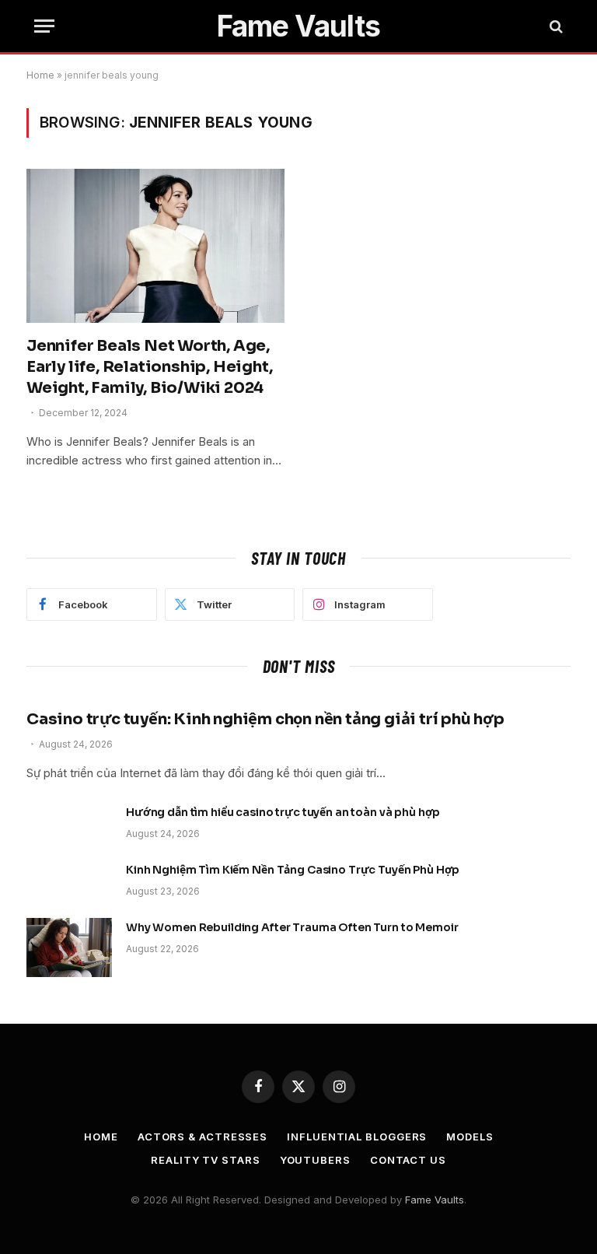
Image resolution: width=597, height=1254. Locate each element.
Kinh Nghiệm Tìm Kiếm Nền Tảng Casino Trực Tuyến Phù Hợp (292, 870)
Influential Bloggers (357, 1136)
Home (40, 75)
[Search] (554, 26)
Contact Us (408, 1160)
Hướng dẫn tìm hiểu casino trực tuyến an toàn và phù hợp (283, 812)
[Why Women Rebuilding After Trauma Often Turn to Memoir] (69, 947)
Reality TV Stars (205, 1160)
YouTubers (315, 1160)
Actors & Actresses (202, 1136)
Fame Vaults (434, 1199)
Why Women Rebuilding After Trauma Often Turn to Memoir (292, 927)
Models (469, 1136)
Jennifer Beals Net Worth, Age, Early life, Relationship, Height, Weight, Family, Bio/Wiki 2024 (149, 367)
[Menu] (44, 26)
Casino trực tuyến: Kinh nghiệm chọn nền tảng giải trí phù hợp (265, 719)
